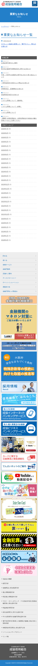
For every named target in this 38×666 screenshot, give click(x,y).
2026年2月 (4, 141)
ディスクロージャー (9, 278)
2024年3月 (4, 176)
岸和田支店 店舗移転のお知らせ (12, 89)
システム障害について (8, 112)
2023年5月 (4, 197)
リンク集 (6, 636)
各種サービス (7, 265)
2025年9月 (4, 150)
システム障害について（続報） (11, 106)
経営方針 (6, 583)
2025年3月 (4, 163)
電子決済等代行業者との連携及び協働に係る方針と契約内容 (20, 622)
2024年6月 (4, 167)
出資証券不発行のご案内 (9, 63)
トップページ (5, 26)
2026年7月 (4, 129)
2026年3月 (4, 137)
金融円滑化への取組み (10, 291)
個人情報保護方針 (9, 592)
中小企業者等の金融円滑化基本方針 (14, 616)
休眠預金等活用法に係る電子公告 (14, 627)
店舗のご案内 (7, 273)
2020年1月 (4, 227)
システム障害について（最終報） (12, 100)
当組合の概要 (7, 579)
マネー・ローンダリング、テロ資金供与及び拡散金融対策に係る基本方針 (20, 602)
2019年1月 (4, 236)
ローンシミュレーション (11, 282)
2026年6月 (4, 133)
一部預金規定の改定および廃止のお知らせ (15, 83)
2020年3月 (4, 223)
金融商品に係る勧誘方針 (11, 588)
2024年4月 (4, 171)
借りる (5, 260)
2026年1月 (4, 146)
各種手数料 (6, 269)
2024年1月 (4, 180)
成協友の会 (6, 287)
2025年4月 (4, 159)
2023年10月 (5, 189)
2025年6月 (4, 154)
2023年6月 (4, 193)
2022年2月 (4, 210)
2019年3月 (4, 231)
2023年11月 (5, 184)
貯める (5, 256)
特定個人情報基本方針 (10, 597)
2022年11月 (5, 201)
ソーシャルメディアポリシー (12, 632)
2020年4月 (4, 219)
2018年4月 (4, 240)
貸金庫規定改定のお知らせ (10, 94)
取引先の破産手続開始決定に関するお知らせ (16, 69)
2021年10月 (5, 214)
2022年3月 (4, 206)
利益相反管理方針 (9, 608)
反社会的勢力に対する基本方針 (13, 612)
